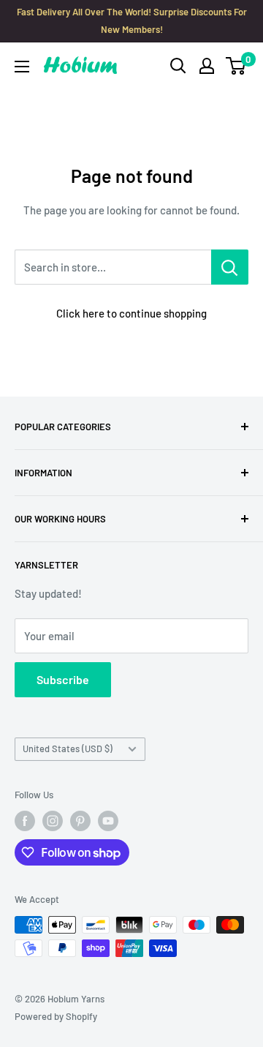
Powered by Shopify (56, 1016)
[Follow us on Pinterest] (80, 821)
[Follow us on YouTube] (108, 821)
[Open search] (178, 66)
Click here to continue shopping (131, 313)
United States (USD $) (68, 748)
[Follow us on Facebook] (25, 821)
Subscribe (63, 679)
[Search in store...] (229, 267)
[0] (236, 66)
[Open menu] (22, 66)
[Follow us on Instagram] (52, 821)
